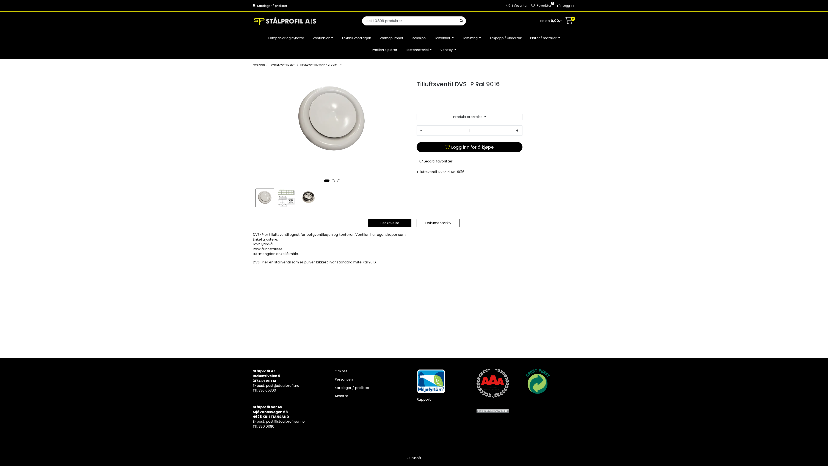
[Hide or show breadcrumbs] (340, 65)
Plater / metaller (543, 38)
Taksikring (470, 38)
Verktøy (446, 49)
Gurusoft (414, 457)
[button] (326, 180)
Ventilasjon (321, 38)
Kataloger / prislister (271, 6)
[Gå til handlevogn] (569, 21)
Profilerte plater (384, 49)
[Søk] (461, 21)
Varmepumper (391, 38)
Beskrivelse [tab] (389, 222)
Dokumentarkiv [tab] (438, 222)
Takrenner (442, 38)
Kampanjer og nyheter (286, 38)
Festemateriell (417, 49)
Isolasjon (419, 38)
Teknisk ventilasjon (356, 38)
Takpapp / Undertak (505, 38)
